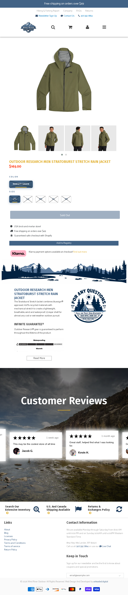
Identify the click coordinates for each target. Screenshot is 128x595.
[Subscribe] (119, 575)
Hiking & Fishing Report (48, 11)
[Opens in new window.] (18, 453)
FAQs (79, 11)
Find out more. (80, 252)
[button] (62, 154)
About (7, 530)
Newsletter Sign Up (48, 16)
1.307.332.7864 (82, 546)
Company (67, 11)
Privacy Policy (10, 540)
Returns (89, 11)
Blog (6, 533)
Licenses (8, 536)
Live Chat (106, 546)
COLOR (13, 177)
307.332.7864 (87, 16)
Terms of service (12, 546)
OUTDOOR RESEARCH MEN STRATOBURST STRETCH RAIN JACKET (59, 162)
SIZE (12, 192)
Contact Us (69, 16)
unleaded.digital (100, 581)
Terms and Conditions (15, 543)
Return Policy (10, 550)
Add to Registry (63, 243)
